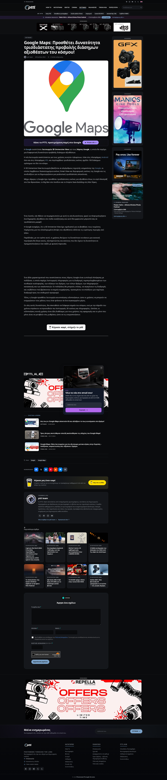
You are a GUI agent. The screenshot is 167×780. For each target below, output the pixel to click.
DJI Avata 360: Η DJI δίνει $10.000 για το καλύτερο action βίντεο (54, 583)
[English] (141, 1)
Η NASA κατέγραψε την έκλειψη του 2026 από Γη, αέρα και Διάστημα (98, 550)
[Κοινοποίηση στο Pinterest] (51, 470)
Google (29, 149)
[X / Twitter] (39, 515)
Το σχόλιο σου (36, 607)
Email (58, 628)
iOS (46, 160)
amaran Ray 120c (111, 13)
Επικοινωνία (30, 759)
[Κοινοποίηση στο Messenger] (60, 470)
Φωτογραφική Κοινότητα (128, 751)
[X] (135, 1)
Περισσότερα (113, 7)
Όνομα (34, 628)
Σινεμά (74, 7)
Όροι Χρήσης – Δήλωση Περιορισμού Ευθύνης (100, 758)
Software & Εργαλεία (126, 754)
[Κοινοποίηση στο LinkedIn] (46, 470)
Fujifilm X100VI (124, 13)
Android (105, 157)
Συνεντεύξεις (69, 767)
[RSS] (138, 1)
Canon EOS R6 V (99, 13)
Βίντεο (67, 7)
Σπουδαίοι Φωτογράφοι (127, 749)
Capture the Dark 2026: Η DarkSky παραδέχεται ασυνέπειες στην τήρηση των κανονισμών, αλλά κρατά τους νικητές (34, 554)
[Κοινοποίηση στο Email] (65, 470)
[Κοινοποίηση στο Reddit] (56, 470)
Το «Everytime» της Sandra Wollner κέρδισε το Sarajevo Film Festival (32, 583)
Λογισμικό (89, 13)
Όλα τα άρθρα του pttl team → (47, 520)
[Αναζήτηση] (141, 7)
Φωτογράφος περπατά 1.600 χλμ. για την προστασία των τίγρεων (55, 551)
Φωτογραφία (58, 7)
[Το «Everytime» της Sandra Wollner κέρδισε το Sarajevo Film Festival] (34, 569)
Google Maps (42, 460)
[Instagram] (129, 1)
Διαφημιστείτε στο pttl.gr (101, 754)
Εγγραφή (135, 731)
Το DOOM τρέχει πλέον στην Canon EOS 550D (77, 581)
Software (82, 7)
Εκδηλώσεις (93, 7)
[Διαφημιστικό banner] (83, 27)
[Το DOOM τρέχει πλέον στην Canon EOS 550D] (77, 569)
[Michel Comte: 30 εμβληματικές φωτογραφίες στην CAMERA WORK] (77, 537)
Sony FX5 (48, 13)
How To (48, 7)
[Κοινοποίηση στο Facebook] (36, 470)
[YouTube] (132, 1)
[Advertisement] (66, 199)
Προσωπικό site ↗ (63, 520)
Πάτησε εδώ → (91, 142)
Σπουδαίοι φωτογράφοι (61, 13)
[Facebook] (126, 1)
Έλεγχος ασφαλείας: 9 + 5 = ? (42, 643)
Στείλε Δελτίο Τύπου (77, 13)
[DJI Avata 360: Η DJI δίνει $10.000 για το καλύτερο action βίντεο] (55, 569)
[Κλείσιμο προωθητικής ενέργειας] (101, 367)
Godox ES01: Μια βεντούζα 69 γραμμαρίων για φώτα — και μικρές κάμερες (98, 583)
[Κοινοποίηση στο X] (41, 470)
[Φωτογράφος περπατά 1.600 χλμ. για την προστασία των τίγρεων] (55, 537)
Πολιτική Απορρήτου (61, 637)
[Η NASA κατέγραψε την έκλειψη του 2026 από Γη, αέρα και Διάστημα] (98, 537)
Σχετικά (95, 751)
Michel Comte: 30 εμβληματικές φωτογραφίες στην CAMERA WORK (75, 551)
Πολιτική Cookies (98, 764)
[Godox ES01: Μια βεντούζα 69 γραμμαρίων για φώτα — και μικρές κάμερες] (98, 569)
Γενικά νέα (103, 7)
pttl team (30, 57)
